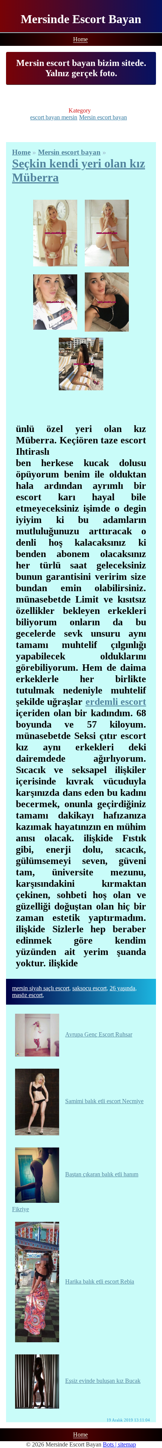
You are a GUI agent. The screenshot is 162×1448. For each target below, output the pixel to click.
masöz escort (27, 995)
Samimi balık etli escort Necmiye (104, 1101)
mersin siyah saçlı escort (40, 988)
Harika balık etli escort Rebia (99, 1281)
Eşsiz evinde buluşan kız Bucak (103, 1381)
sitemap (127, 1444)
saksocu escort (89, 988)
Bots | (110, 1444)
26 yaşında (122, 988)
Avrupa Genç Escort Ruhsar (98, 1034)
